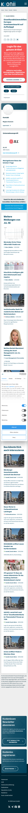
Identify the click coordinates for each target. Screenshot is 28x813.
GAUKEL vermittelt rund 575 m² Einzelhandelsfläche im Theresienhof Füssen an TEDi (14, 180)
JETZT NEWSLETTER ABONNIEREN (13, 741)
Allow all (14, 427)
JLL (6, 91)
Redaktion (4, 793)
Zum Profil (6, 125)
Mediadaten (4, 787)
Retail (13, 91)
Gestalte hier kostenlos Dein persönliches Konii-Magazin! (14, 207)
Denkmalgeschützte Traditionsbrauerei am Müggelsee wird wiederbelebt (15, 168)
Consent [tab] (4, 378)
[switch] (24, 410)
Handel (10, 10)
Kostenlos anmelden (13, 80)
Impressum (7, 97)
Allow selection (14, 432)
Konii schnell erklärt (7, 795)
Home (2, 10)
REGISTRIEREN (9, 769)
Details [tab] (11, 378)
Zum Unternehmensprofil (10, 153)
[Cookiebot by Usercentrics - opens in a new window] (19, 374)
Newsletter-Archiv (6, 790)
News (6, 10)
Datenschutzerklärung (7, 785)
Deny (14, 437)
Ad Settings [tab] (18, 378)
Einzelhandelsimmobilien (12, 87)
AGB (2, 782)
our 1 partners (10, 386)
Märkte (15, 10)
